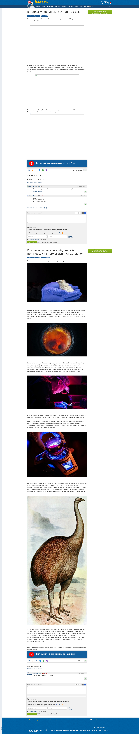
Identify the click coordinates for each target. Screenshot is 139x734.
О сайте (46, 720)
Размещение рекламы (36, 720)
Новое (43, 6)
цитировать (39, 191)
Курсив (78, 213)
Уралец (35, 673)
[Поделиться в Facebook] (36, 170)
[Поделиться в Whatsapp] (42, 170)
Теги (81, 6)
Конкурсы (57, 6)
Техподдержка (54, 720)
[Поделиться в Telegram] (39, 170)
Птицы (39, 257)
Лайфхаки (70, 6)
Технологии (32, 15)
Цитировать (83, 213)
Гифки (76, 6)
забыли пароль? (70, 237)
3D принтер (45, 15)
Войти (109, 6)
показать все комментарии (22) (37, 208)
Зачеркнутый (80, 213)
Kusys (35, 187)
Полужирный (76, 213)
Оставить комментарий (34, 182)
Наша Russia (50, 6)
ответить (35, 191)
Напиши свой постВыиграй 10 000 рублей (100, 12)
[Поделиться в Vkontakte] (28, 170)
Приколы (64, 6)
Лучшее (38, 6)
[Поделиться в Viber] (46, 170)
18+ (92, 6)
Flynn (35, 196)
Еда (39, 15)
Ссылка (85, 213)
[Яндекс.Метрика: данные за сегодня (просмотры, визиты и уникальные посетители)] (96, 720)
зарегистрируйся (35, 239)
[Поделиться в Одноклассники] (32, 170)
